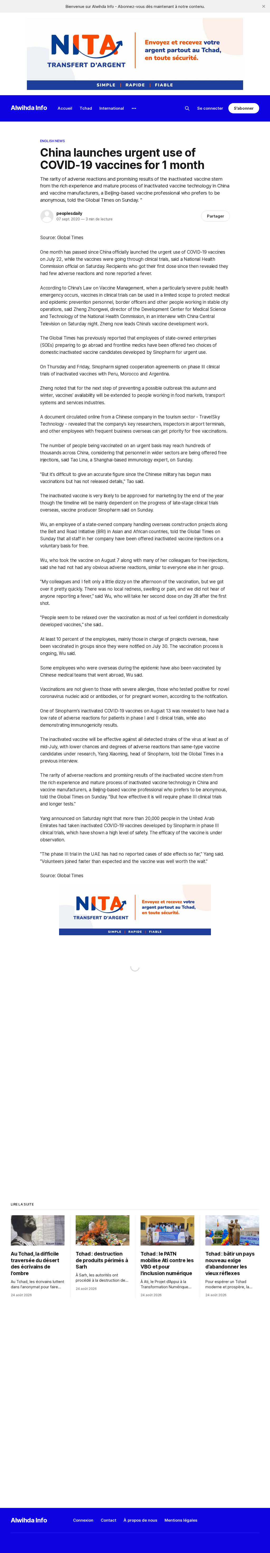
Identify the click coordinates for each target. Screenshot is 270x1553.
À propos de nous (140, 1520)
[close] (263, 6)
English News (52, 141)
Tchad (86, 108)
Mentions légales (181, 1520)
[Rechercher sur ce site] (187, 108)
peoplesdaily (69, 213)
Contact (108, 1520)
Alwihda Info (29, 108)
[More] (134, 108)
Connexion (83, 1520)
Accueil (65, 108)
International (111, 108)
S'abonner (244, 108)
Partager (215, 216)
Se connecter (210, 108)
